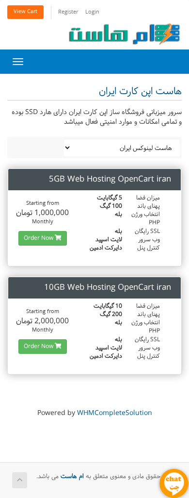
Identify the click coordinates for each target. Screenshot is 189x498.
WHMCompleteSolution (114, 413)
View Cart (25, 12)
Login (92, 12)
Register (68, 12)
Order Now (39, 238)
